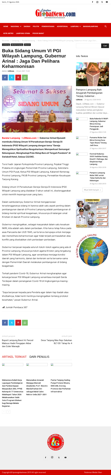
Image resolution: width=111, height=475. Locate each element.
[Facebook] (92, 2)
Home (5, 26)
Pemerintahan (48, 26)
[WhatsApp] (25, 77)
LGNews (11, 71)
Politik (36, 26)
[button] (105, 26)
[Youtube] (107, 2)
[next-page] (8, 412)
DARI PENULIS (39, 356)
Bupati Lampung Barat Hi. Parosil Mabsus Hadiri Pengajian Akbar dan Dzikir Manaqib (17, 343)
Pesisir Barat (38, 33)
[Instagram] (97, 2)
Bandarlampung (90, 26)
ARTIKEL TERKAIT (14, 356)
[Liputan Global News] (55, 13)
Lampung (75, 26)
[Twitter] (102, 2)
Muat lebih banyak (91, 190)
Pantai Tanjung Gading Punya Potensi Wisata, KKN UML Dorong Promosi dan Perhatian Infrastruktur (61, 386)
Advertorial (62, 26)
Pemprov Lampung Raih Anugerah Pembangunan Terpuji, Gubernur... (89, 92)
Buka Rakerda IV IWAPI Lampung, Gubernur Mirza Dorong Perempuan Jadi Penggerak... (99, 124)
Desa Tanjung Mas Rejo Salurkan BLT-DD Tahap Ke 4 (56, 342)
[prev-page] (4, 412)
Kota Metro (8, 33)
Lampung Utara (23, 33)
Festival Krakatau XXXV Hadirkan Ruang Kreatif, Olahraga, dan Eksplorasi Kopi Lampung (99, 159)
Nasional (15, 26)
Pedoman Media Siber (93, 472)
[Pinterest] (18, 77)
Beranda (5, 40)
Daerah (27, 26)
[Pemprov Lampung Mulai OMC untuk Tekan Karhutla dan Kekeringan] (82, 176)
